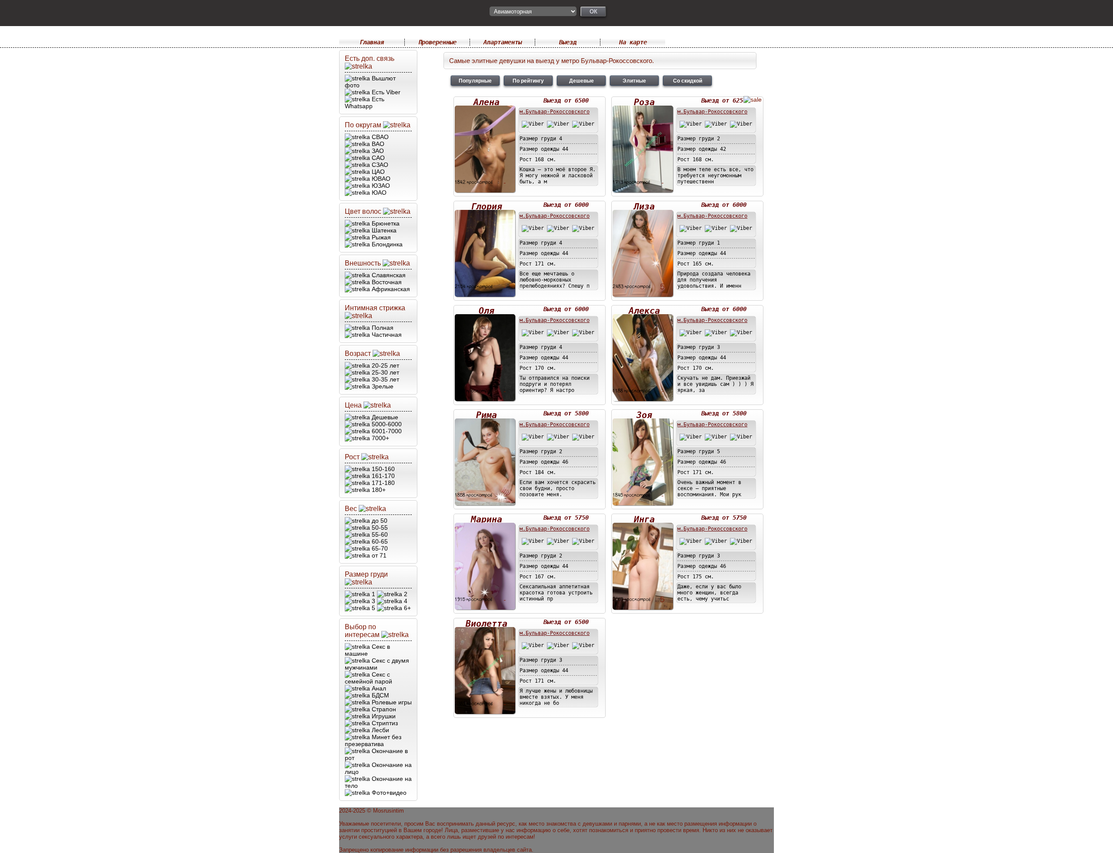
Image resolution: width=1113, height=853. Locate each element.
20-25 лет (384, 365)
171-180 (382, 482)
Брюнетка (385, 223)
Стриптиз (384, 723)
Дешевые (384, 417)
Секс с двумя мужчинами (377, 664)
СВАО (379, 136)
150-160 (382, 468)
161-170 (382, 475)
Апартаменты (502, 42)
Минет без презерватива (373, 740)
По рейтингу (528, 80)
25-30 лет (384, 372)
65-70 (379, 548)
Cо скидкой (687, 80)
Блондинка (386, 244)
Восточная (386, 282)
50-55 (379, 527)
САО (377, 157)
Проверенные (437, 42)
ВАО (377, 143)
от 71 (378, 555)
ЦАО (377, 171)
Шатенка (383, 230)
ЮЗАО (380, 185)
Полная (381, 327)
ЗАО (377, 150)
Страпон (383, 709)
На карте (633, 42)
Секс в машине (367, 650)
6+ (406, 607)
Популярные (475, 80)
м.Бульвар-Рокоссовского (555, 112)
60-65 (379, 541)
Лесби (379, 730)
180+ (378, 489)
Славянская (388, 275)
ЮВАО (380, 178)
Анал (378, 688)
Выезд (567, 42)
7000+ (379, 438)
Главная (372, 42)
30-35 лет (384, 379)
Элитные (634, 80)
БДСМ (379, 695)
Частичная (386, 334)
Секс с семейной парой (368, 678)
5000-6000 (386, 424)
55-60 (379, 534)
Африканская (390, 288)
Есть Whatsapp (364, 103)
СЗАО (379, 164)
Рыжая (380, 237)
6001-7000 (386, 431)
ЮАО (378, 192)
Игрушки (383, 716)
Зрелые (381, 386)
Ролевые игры (391, 702)
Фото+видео (388, 792)
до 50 (378, 520)
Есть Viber (385, 92)
